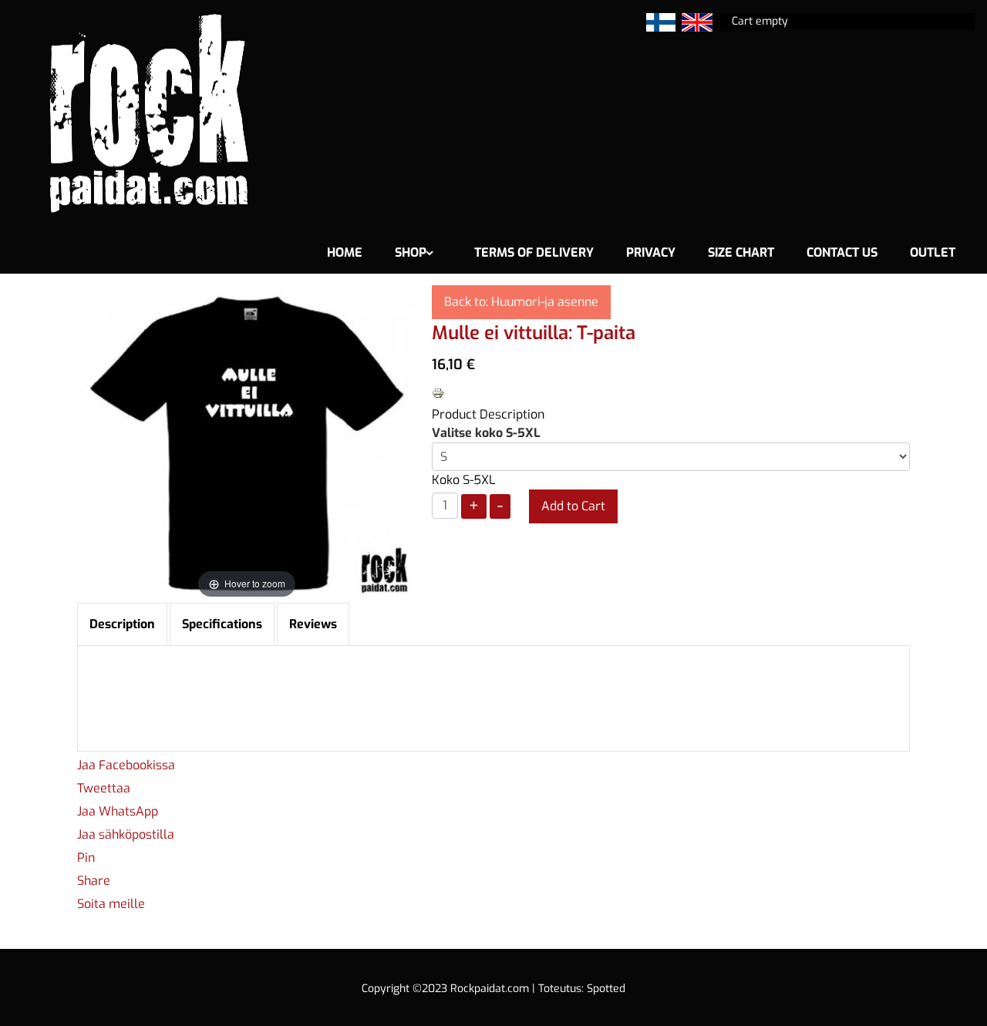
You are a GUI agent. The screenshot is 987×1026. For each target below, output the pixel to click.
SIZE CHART (741, 252)
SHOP (410, 252)
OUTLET (932, 252)
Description (122, 624)
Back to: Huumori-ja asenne (521, 302)
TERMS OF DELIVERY (534, 252)
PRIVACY (650, 252)
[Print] (438, 392)
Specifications (222, 624)
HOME (344, 252)
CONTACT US (842, 252)
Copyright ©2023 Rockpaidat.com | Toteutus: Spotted (493, 988)
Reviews (313, 624)
